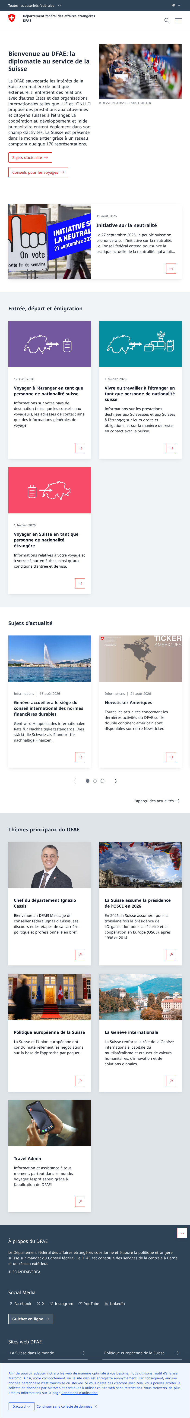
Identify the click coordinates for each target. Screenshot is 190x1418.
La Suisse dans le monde (32, 1352)
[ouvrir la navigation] (178, 20)
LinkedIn (117, 1303)
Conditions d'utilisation (79, 1392)
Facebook (22, 1303)
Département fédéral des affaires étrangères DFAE (59, 18)
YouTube (91, 1303)
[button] (87, 781)
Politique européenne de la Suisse (134, 1352)
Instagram (64, 1303)
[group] (49, 701)
